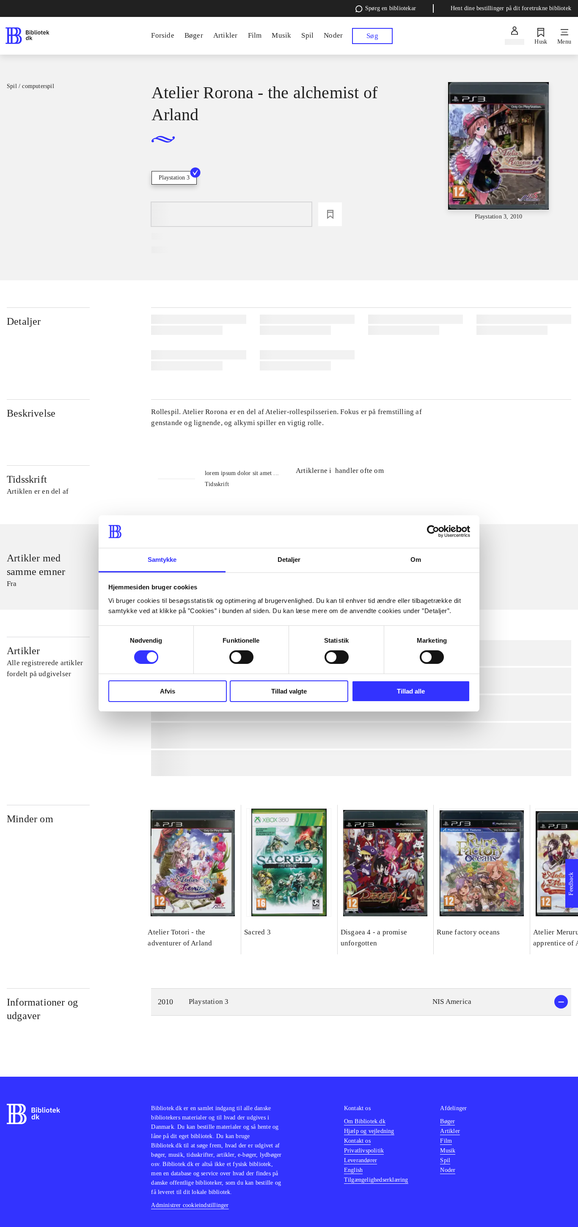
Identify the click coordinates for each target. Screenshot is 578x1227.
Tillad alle (411, 691)
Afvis (167, 691)
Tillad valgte (289, 691)
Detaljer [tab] (289, 559)
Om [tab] (415, 559)
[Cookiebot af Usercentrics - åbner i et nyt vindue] (433, 531)
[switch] (241, 657)
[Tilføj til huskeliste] (330, 214)
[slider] (498, 151)
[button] (361, 1002)
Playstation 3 (174, 177)
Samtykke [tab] (162, 559)
